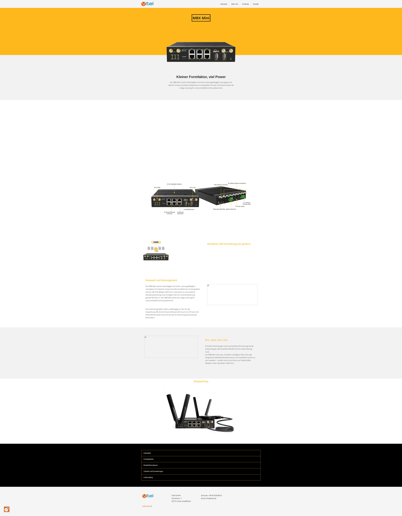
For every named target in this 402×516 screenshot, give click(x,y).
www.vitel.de (147, 506)
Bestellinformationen (151, 465)
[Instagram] (236, 496)
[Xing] (247, 496)
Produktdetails (148, 459)
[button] (201, 140)
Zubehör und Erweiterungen (153, 471)
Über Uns (234, 4)
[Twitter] (240, 496)
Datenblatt (147, 453)
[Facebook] (232, 496)
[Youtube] (251, 496)
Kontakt (256, 4)
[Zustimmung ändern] (6, 509)
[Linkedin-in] (243, 496)
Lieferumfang (148, 477)
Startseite (223, 4)
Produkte (245, 4)
